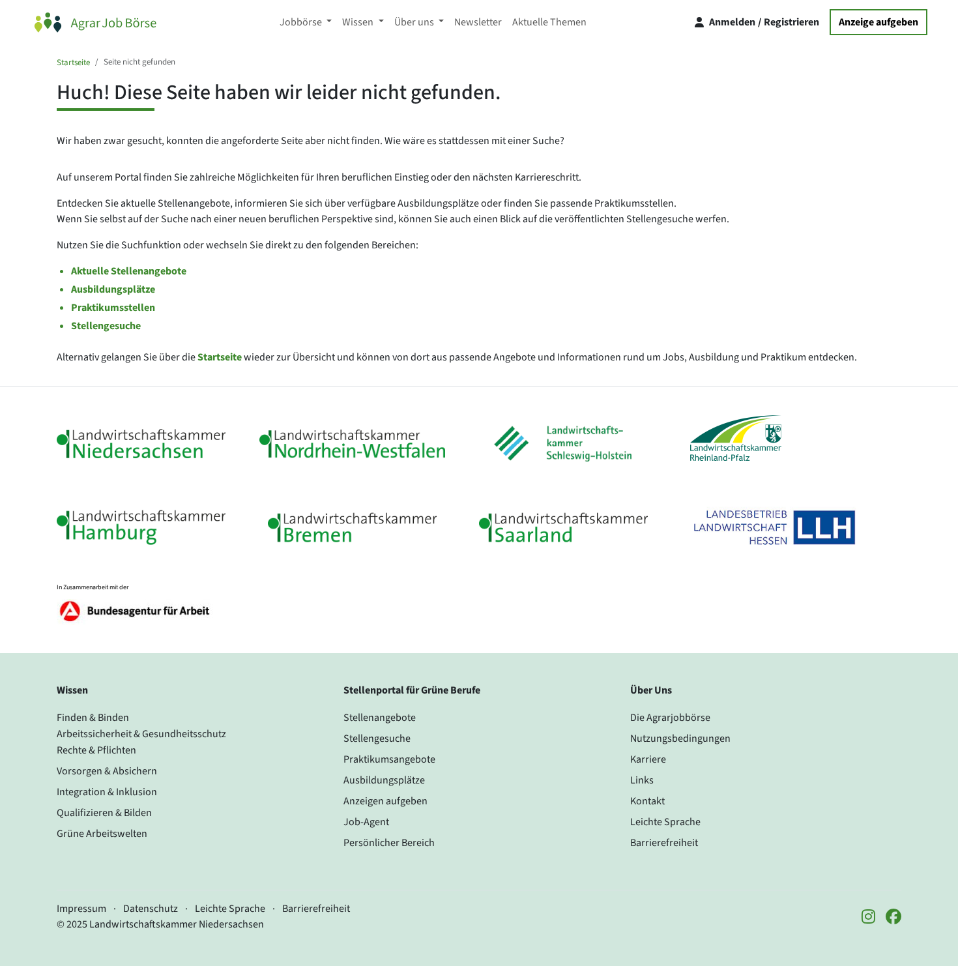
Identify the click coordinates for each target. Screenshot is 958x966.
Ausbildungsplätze (113, 289)
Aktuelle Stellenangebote (128, 271)
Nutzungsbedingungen (680, 738)
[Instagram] (868, 918)
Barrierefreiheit (664, 843)
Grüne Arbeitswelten (102, 834)
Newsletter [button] (478, 22)
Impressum (81, 908)
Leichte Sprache (665, 822)
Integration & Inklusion (107, 792)
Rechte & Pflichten (96, 750)
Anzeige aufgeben (878, 22)
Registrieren (791, 22)
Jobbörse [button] (302, 22)
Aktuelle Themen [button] (549, 22)
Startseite (73, 62)
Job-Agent (366, 822)
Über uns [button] (415, 22)
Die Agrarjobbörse (670, 717)
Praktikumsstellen (113, 307)
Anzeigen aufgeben (385, 801)
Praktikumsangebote (389, 759)
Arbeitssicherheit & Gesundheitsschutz (141, 734)
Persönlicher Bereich (389, 843)
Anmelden (732, 22)
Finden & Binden (93, 717)
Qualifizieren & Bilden (104, 813)
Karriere (648, 759)
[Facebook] (893, 918)
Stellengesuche (106, 326)
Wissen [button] (358, 22)
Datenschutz (150, 908)
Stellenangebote (379, 717)
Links (642, 780)
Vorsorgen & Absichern (107, 771)
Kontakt (647, 801)
